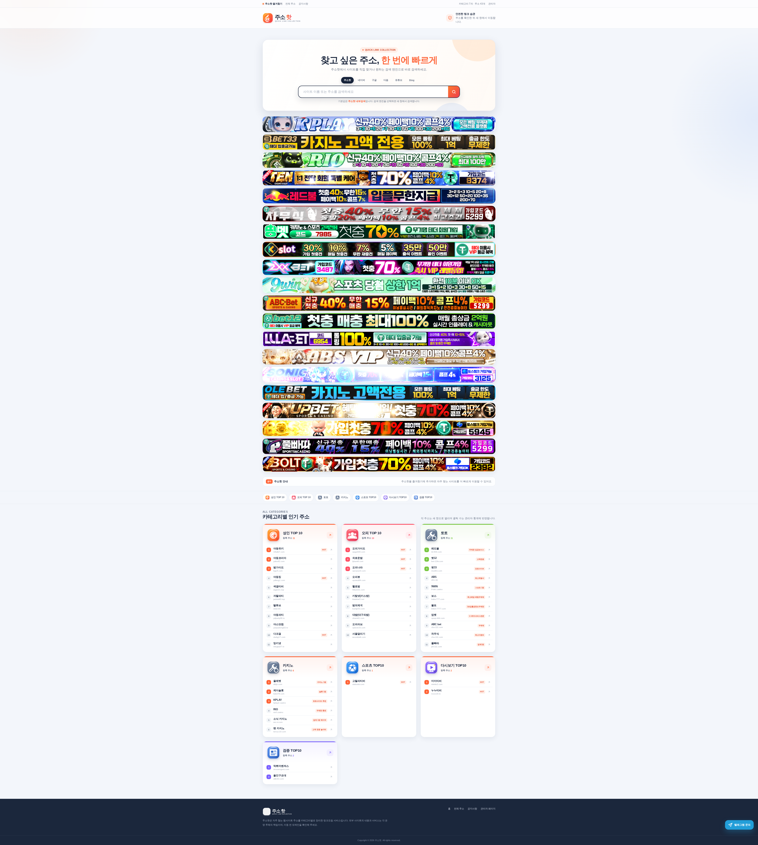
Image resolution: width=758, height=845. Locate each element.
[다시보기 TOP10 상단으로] (488, 667)
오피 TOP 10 (304, 497)
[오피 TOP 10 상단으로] (409, 535)
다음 (386, 80)
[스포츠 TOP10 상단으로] (409, 667)
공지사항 (303, 3)
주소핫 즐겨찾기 (273, 3)
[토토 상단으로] (488, 535)
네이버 (361, 80)
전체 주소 (290, 3)
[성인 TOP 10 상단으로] (330, 535)
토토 (326, 497)
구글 (374, 80)
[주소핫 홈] (284, 18)
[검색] (454, 91)
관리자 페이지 (488, 808)
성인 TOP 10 (277, 497)
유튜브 (398, 80)
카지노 (344, 497)
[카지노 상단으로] (330, 667)
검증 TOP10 (425, 497)
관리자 (491, 3)
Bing (411, 80)
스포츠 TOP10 (368, 497)
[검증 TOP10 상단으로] (330, 752)
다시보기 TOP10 (398, 497)
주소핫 (347, 80)
